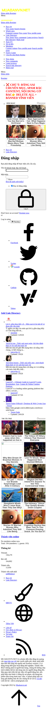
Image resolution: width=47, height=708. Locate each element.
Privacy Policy (11, 632)
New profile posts (34, 33)
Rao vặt (9, 27)
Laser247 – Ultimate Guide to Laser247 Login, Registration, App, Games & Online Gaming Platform (24, 384)
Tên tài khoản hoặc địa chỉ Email (13, 168)
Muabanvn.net (21, 685)
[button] (3, 15)
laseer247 (14, 393)
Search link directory (14, 65)
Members (9, 46)
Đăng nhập (5, 74)
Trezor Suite (15, 412)
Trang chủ (9, 636)
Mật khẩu (4, 174)
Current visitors (11, 48)
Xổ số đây (10, 44)
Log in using (6, 219)
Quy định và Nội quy (14, 630)
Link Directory (11, 35)
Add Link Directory (11, 313)
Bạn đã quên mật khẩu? (15, 182)
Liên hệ (9, 628)
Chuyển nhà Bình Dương (15, 55)
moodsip (14, 333)
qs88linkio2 (10, 574)
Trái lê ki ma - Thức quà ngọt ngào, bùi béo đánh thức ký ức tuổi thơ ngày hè (24, 344)
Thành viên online (10, 536)
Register (4, 78)
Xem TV (9, 42)
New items (10, 37)
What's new (10, 31)
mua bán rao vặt (10, 661)
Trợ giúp (9, 634)
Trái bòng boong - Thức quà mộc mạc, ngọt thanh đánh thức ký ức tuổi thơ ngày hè (25, 364)
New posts (10, 29)
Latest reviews (32, 37)
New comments (20, 37)
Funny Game (11, 53)
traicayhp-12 (15, 352)
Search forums (19, 29)
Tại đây (39, 679)
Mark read (20, 40)
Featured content (12, 33)
